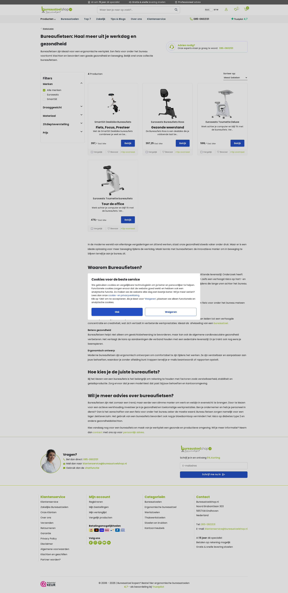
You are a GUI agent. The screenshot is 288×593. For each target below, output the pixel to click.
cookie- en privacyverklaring (123, 295)
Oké (117, 312)
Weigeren (150, 298)
